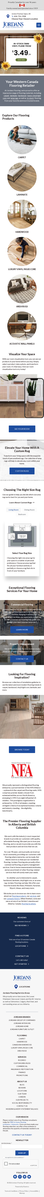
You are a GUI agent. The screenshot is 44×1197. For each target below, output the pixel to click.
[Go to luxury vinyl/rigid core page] (22, 253)
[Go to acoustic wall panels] (22, 328)
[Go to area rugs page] (22, 291)
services (33, 896)
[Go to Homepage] (22, 978)
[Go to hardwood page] (22, 216)
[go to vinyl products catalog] (22, 52)
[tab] (13, 510)
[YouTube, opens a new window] (29, 1177)
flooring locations (29, 904)
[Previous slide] (2, 53)
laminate (13, 95)
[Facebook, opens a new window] (15, 1177)
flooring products (19, 896)
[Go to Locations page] (22, 987)
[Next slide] (41, 53)
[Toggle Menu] (38, 25)
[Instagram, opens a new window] (20, 1177)
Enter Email (7, 1143)
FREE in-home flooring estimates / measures (14, 1123)
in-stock (30, 98)
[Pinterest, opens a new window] (24, 1177)
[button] (25, 19)
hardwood (22, 95)
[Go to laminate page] (22, 179)
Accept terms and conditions (14, 1157)
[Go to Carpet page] (22, 142)
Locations (20, 946)
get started (20, 964)
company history (13, 898)
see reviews (21, 925)
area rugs (14, 98)
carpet (6, 95)
